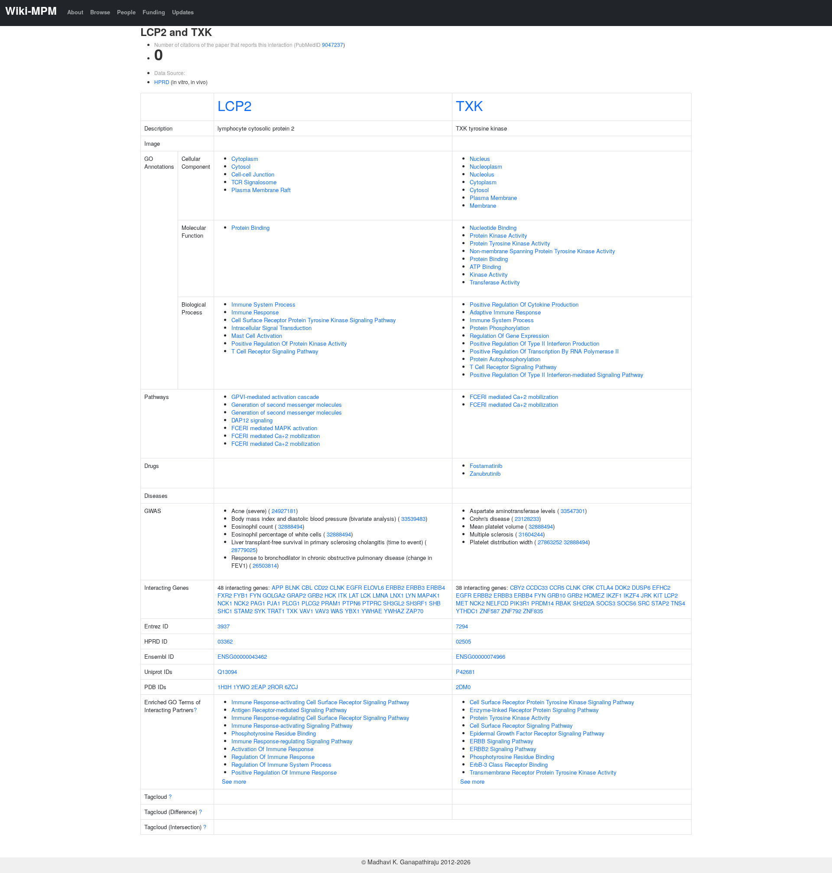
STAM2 (243, 611)
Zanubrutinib (485, 473)
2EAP (258, 687)
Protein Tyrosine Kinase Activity (510, 243)
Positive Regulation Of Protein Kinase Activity (289, 343)
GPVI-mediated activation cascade (275, 396)
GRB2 (315, 595)
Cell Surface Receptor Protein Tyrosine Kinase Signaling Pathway (313, 320)
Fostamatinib (486, 465)
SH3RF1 (416, 603)
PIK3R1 (520, 603)
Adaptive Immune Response (505, 312)
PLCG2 (310, 603)
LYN (411, 595)
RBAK (563, 603)
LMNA (380, 595)
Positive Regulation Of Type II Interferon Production (534, 343)
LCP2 (235, 105)
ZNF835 (533, 611)
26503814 (265, 565)
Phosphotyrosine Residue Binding (273, 733)
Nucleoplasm (486, 166)
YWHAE (371, 611)
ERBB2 (395, 587)
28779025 (243, 550)
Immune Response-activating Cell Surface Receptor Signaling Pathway (320, 702)
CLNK (337, 587)
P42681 (465, 671)
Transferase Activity (495, 282)
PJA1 (273, 603)
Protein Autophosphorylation (505, 359)
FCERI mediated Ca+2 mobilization (275, 436)
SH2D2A (584, 603)
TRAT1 (276, 611)
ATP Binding (485, 266)
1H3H (224, 687)
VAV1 (306, 611)
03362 (225, 641)
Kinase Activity (489, 274)
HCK (330, 595)
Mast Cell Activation (256, 335)
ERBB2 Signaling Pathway (503, 749)
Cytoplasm (244, 158)
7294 (462, 626)
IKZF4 (631, 595)
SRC (644, 603)
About (75, 12)
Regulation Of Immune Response (273, 756)
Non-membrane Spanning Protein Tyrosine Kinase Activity (542, 251)
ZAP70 (414, 611)
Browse (100, 12)
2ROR (275, 687)
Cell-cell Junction (252, 174)
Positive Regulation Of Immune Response (284, 772)
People (126, 12)
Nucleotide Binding (493, 227)
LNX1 (397, 595)
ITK (342, 595)
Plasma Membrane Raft (261, 190)
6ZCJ (291, 687)
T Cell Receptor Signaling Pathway (274, 351)
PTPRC (371, 603)
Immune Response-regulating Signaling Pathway (292, 741)
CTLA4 (604, 587)
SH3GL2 (393, 603)
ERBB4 (435, 587)
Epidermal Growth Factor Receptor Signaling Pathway (537, 733)
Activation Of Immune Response (272, 749)
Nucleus (480, 158)
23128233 (527, 518)
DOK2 (622, 587)
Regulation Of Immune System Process (281, 764)
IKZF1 (614, 595)
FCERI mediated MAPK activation (274, 428)
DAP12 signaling (252, 420)
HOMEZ (594, 595)
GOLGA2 (274, 595)
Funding (154, 12)
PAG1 (257, 603)
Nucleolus (482, 174)
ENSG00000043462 (242, 656)
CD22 (321, 587)
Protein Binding (250, 227)
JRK (646, 595)
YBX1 (352, 611)
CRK (588, 587)
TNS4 (678, 603)
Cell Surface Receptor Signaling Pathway (521, 725)
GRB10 (556, 595)
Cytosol (240, 166)
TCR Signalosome (253, 182)
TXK (469, 105)
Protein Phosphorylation (500, 328)
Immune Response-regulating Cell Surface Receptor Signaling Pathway (320, 717)
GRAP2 (296, 595)
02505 (463, 641)
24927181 (284, 511)
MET (462, 603)
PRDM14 (542, 603)
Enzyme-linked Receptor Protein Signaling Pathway (534, 710)
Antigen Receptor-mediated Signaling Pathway (289, 710)
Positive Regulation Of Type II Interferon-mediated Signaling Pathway (557, 374)
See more (234, 781)
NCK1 (225, 603)
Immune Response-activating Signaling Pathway (292, 725)
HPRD (161, 81)
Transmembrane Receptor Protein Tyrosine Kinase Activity (543, 772)
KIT (658, 595)
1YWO (241, 687)
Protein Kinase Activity (498, 235)
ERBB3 (415, 587)
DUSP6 (641, 587)
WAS (337, 611)
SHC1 (225, 611)
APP (277, 587)
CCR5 (556, 587)
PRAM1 (331, 603)
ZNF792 (511, 611)
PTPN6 (351, 603)
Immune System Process (263, 304)
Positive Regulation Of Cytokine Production (524, 304)
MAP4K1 (428, 595)
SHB (435, 603)
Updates (183, 12)
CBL (307, 587)
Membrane (483, 205)
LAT (354, 595)
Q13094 (227, 671)
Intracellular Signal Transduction (271, 328)
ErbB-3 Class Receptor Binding (509, 764)
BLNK (292, 587)
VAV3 (322, 611)
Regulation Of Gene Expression (509, 335)
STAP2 (660, 603)
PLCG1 (291, 603)
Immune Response (255, 312)
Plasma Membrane (493, 197)
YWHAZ (394, 611)
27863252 (550, 542)
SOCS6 (626, 603)
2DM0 (463, 687)
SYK (260, 611)
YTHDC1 (467, 611)
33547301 (573, 511)
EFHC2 (661, 587)
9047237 (332, 44)
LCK (366, 595)
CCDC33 (537, 587)
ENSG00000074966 (480, 656)
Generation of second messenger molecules (286, 404)
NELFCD (497, 603)
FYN (255, 595)
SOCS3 (605, 603)
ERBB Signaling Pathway (501, 741)
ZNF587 (490, 611)
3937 (224, 626)
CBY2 (517, 587)
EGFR (354, 587)
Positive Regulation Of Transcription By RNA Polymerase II (544, 351)
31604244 (531, 534)
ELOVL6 (374, 587)
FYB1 (241, 595)
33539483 (413, 518)
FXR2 (225, 595)
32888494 (290, 526)
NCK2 (241, 603)
